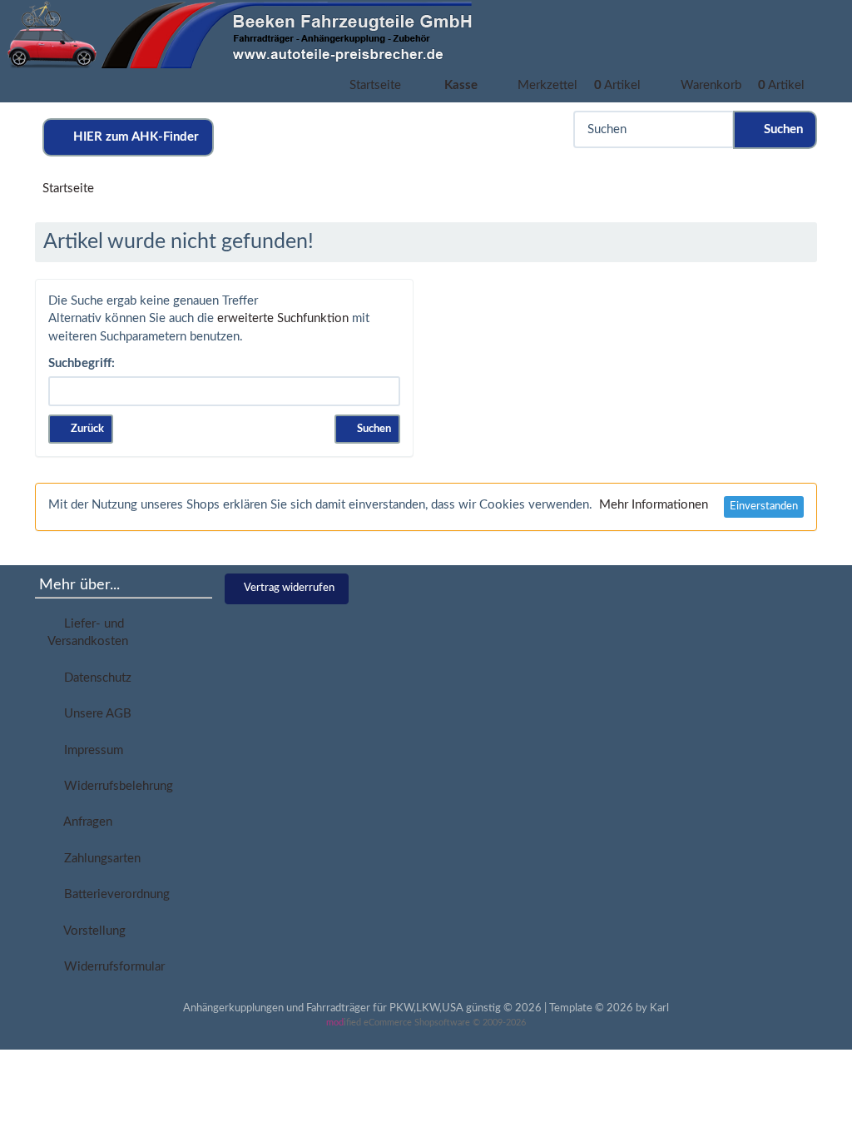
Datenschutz (94, 678)
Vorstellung (91, 931)
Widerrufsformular (111, 967)
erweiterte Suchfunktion (283, 318)
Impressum (90, 750)
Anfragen (84, 822)
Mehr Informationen (653, 505)
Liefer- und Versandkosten (87, 633)
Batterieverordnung (113, 894)
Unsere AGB (94, 714)
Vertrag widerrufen (289, 588)
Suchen (780, 129)
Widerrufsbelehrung (115, 786)
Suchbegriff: (81, 363)
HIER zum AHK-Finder (133, 137)
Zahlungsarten (99, 858)
